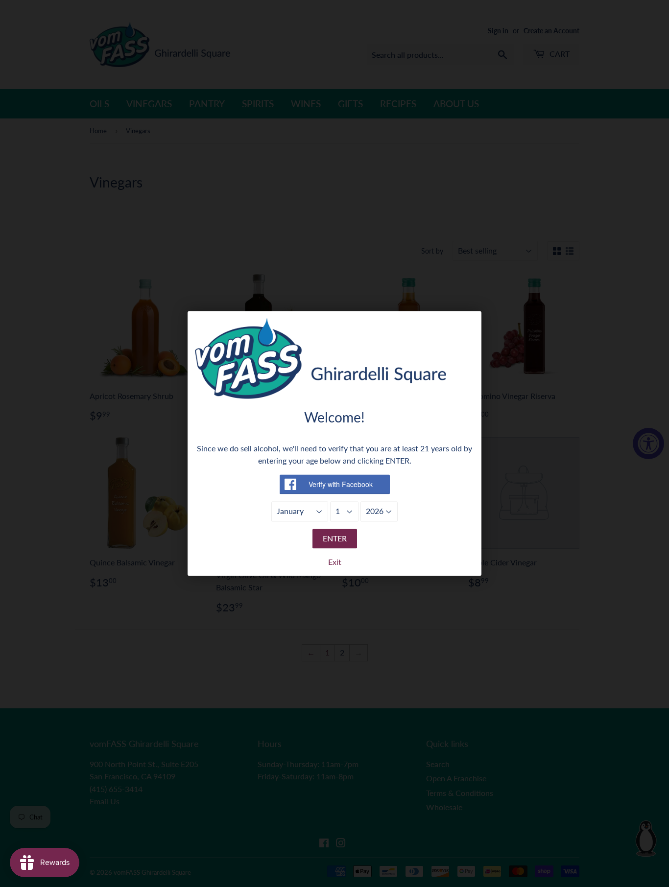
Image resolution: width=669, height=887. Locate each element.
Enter (335, 538)
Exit (334, 562)
